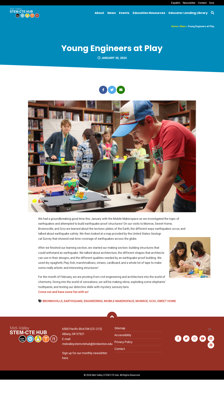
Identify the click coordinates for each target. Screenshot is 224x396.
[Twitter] (186, 338)
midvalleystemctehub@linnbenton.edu (87, 344)
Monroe (141, 301)
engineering (93, 301)
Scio (152, 301)
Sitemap (119, 328)
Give (211, 2)
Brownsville (53, 301)
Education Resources (149, 13)
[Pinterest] (211, 345)
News (111, 13)
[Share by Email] (121, 90)
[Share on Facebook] (103, 90)
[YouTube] (202, 338)
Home (174, 26)
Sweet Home (166, 301)
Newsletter (189, 2)
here (65, 358)
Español (175, 2)
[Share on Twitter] (112, 90)
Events (124, 13)
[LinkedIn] (211, 338)
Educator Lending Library (188, 13)
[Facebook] (178, 338)
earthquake (73, 301)
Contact (202, 2)
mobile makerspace (119, 301)
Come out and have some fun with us (63, 292)
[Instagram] (194, 338)
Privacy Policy (123, 342)
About (99, 13)
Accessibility (122, 335)
